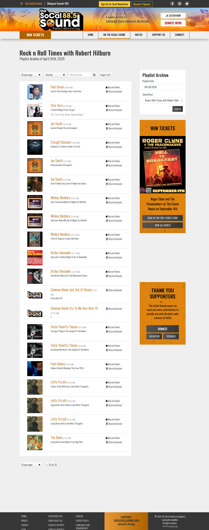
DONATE (162, 329)
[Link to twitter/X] (187, 3)
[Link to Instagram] (179, 3)
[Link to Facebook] (172, 3)
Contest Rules (82, 520)
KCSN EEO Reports (56, 525)
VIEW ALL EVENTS (163, 225)
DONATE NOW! (173, 22)
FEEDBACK (170, 336)
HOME (90, 35)
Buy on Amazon (115, 91)
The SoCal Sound (33, 3)
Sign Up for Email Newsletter (114, 4)
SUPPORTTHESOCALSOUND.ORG (126, 520)
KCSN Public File (56, 516)
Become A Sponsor (142, 4)
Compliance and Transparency (83, 526)
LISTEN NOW (174, 15)
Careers (79, 516)
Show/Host (147, 94)
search (177, 109)
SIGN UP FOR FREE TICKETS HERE (162, 218)
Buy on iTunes (114, 87)
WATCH (138, 35)
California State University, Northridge (127, 21)
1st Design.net (173, 526)
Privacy (24, 520)
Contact (25, 525)
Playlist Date (148, 81)
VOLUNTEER (154, 336)
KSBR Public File (56, 520)
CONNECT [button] (179, 35)
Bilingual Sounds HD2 (58, 3)
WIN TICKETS (35, 34)
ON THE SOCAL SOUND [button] (114, 35)
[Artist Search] (94, 74)
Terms (23, 516)
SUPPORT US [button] (158, 35)
